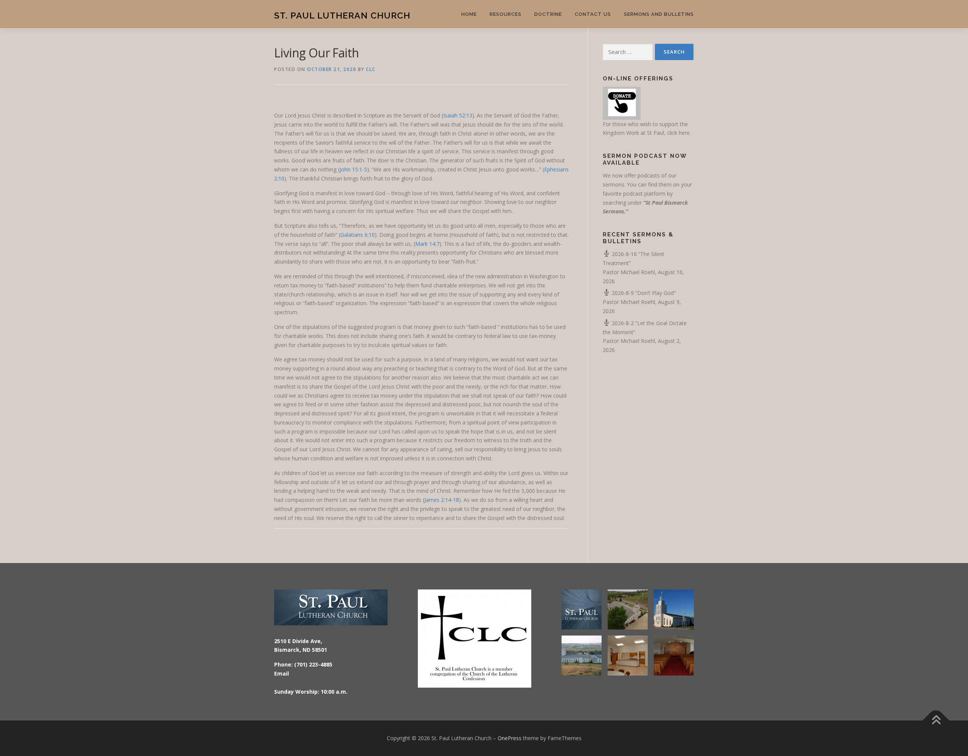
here (684, 132)
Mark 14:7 (427, 243)
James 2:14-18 (441, 499)
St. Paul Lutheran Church (342, 15)
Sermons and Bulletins (659, 14)
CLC (370, 69)
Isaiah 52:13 (457, 115)
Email (281, 673)
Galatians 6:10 (357, 234)
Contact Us (593, 14)
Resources (505, 14)
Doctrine (548, 14)
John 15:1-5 (353, 169)
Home (469, 14)
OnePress (509, 738)
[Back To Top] (936, 720)
